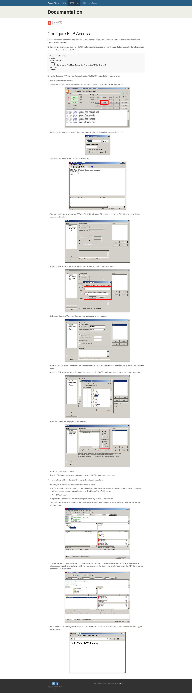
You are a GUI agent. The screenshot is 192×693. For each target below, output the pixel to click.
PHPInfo (84, 3)
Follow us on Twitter (53, 683)
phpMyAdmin (93, 3)
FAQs (64, 3)
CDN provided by (113, 683)
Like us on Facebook (57, 683)
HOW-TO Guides (74, 3)
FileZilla (79, 39)
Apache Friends (53, 3)
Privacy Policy (102, 683)
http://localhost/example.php (129, 626)
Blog (94, 683)
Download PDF (57, 22)
